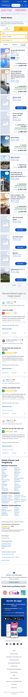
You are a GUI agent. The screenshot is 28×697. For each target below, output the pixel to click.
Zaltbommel (17, 469)
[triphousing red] (5, 274)
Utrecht (16, 513)
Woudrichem (17, 472)
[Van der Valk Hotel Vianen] (5, 58)
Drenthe (16, 510)
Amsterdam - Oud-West (20, 496)
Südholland (4, 513)
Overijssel (16, 509)
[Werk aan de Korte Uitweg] (5, 223)
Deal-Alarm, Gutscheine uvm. (14, 657)
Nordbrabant (5, 515)
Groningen (17, 512)
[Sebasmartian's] (5, 144)
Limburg (16, 507)
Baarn (3, 470)
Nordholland (5, 507)
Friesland (4, 512)
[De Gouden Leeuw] (5, 242)
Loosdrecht (4, 481)
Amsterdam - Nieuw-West (19, 502)
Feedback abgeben (14, 582)
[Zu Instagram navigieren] (10, 644)
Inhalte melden (14, 653)
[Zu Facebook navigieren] (7, 644)
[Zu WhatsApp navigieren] (21, 644)
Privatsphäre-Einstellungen (14, 669)
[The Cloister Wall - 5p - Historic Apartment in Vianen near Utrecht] (5, 181)
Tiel (15, 482)
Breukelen (4, 476)
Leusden (16, 475)
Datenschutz (14, 666)
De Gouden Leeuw (18, 236)
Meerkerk (16, 467)
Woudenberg (5, 488)
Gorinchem (4, 485)
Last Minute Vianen (6, 543)
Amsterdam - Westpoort (20, 499)
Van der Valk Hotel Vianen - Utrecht (10, 557)
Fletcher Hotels (17, 97)
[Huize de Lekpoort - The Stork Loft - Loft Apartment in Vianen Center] (5, 203)
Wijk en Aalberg (5, 479)
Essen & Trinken (6, 538)
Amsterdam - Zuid (18, 495)
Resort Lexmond (15, 157)
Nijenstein (15, 253)
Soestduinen (17, 487)
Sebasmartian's (15, 137)
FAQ (14, 650)
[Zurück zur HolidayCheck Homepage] (5, 5)
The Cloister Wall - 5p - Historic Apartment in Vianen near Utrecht (17, 174)
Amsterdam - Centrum (7, 496)
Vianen (3, 482)
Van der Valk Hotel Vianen (18, 50)
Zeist (3, 487)
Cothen (3, 472)
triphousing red (15, 269)
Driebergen (4, 469)
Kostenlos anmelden (20, 10)
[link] (22, 5)
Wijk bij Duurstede (19, 478)
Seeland (4, 509)
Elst (2, 478)
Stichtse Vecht (17, 485)
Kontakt (19, 1)
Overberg (16, 470)
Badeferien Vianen (6, 545)
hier (6, 25)
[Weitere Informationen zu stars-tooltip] (16, 52)
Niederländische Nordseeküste (6, 502)
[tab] (7, 29)
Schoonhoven (17, 481)
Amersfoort (17, 479)
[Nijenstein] (5, 258)
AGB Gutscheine (14, 678)
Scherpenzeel (5, 490)
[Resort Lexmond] (5, 162)
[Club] (10, 10)
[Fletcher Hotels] (5, 102)
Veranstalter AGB (14, 660)
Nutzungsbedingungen (14, 663)
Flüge (3, 548)
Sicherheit (14, 684)
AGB (14, 675)
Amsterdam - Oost (6, 498)
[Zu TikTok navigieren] (14, 644)
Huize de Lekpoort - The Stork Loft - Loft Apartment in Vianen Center (18, 196)
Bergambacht (5, 475)
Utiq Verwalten (14, 672)
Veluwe (16, 498)
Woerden (16, 473)
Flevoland (16, 515)
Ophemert (16, 484)
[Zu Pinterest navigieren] (17, 644)
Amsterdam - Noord (6, 495)
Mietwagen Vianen (6, 546)
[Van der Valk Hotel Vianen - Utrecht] (5, 123)
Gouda (16, 476)
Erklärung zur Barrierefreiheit (14, 681)
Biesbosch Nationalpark (7, 499)
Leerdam (4, 473)
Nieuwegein (5, 484)
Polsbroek (4, 467)
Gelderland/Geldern (7, 510)
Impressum (14, 687)
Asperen (16, 488)
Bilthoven (16, 490)
